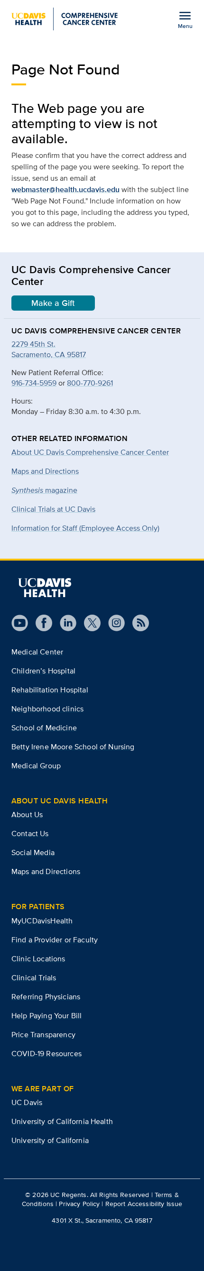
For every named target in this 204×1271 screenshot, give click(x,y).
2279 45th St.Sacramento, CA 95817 (48, 349)
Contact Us (30, 833)
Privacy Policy (79, 1203)
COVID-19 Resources (46, 1053)
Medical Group (36, 765)
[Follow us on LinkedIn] (64, 623)
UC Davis (26, 1102)
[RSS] (137, 623)
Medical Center (37, 651)
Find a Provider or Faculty (54, 939)
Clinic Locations (38, 958)
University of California (50, 1140)
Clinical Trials (33, 977)
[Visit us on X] (88, 623)
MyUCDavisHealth (42, 920)
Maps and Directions (45, 471)
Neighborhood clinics (47, 708)
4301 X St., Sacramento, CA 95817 (102, 1220)
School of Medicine (44, 727)
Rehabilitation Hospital (49, 689)
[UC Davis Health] (44, 587)
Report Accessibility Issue (144, 1203)
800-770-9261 (90, 383)
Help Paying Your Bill (46, 1015)
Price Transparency (43, 1034)
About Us (27, 814)
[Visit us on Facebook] (40, 623)
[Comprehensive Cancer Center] (64, 19)
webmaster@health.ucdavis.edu (65, 189)
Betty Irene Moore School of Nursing (73, 746)
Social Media (33, 852)
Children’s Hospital (43, 670)
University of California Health (62, 1121)
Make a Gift (53, 303)
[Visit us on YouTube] (19, 623)
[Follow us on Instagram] (113, 623)
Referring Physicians (45, 996)
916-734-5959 (33, 383)
